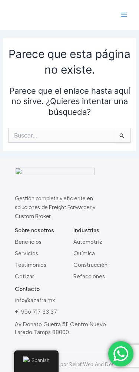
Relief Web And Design (94, 364)
